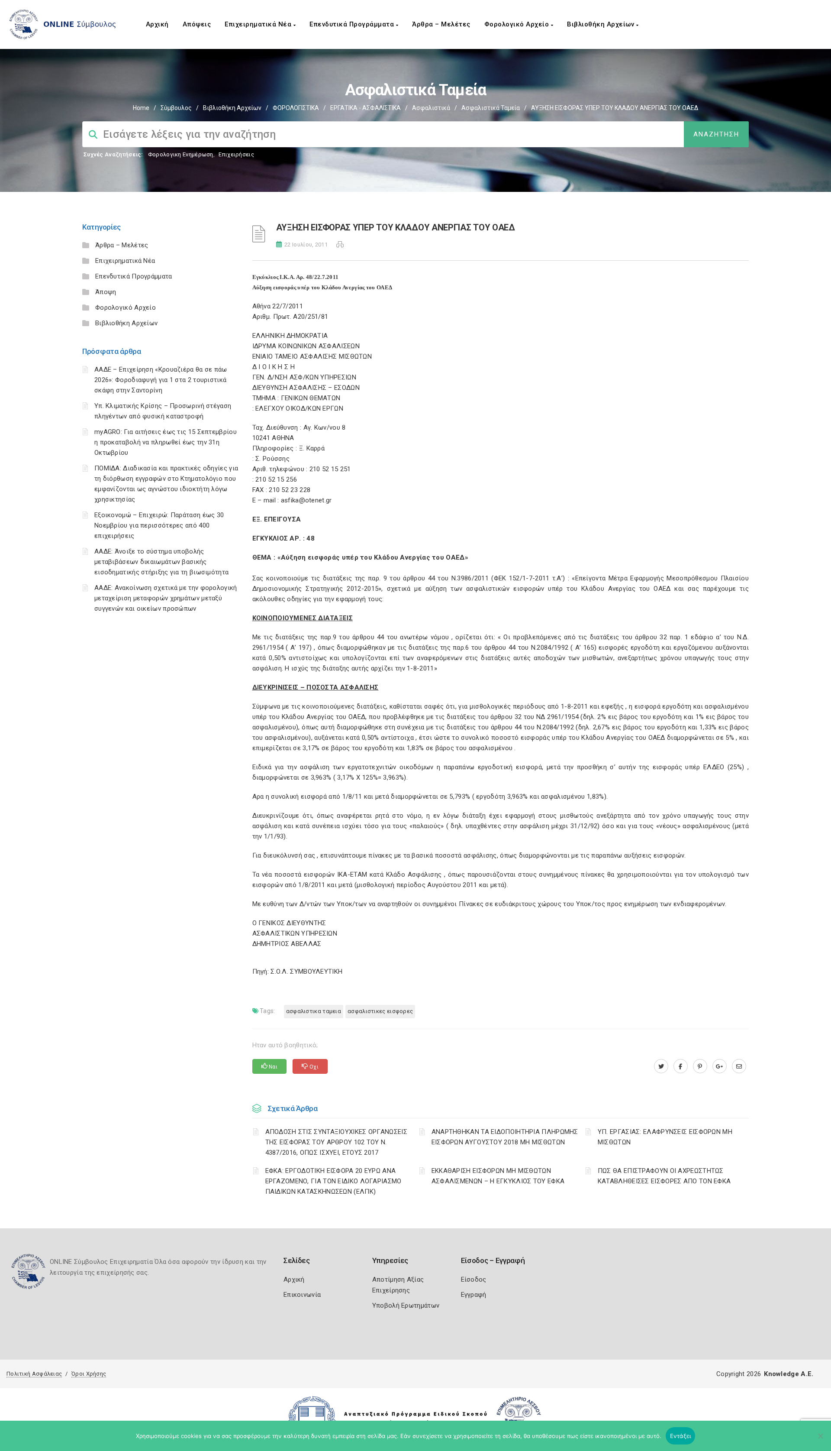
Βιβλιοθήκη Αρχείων (601, 24)
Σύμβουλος (176, 107)
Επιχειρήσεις (236, 154)
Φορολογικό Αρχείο (517, 24)
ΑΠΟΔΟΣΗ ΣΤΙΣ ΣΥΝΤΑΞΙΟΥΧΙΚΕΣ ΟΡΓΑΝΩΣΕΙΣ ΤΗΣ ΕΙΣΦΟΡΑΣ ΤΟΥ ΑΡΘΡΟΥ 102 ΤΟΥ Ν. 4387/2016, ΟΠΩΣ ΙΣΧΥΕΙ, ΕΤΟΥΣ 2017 (336, 1142)
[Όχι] (820, 1440)
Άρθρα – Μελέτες (441, 24)
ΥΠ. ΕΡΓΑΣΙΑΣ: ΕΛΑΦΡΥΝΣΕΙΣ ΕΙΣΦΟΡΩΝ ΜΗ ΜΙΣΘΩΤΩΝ (665, 1137)
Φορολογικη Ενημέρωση (180, 154)
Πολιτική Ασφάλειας (34, 1373)
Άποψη (105, 292)
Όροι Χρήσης (88, 1373)
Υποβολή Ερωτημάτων (405, 1305)
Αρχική (157, 24)
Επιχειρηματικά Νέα (259, 24)
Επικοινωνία (302, 1295)
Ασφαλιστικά (431, 107)
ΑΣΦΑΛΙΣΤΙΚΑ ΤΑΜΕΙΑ (313, 1011)
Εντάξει (680, 1435)
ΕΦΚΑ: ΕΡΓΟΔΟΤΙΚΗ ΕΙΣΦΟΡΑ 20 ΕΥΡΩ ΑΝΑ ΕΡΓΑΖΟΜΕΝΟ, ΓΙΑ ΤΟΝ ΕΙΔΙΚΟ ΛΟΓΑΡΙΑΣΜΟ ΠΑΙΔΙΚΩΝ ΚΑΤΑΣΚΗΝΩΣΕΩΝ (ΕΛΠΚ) (333, 1181)
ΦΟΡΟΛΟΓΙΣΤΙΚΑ (296, 107)
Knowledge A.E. (788, 1374)
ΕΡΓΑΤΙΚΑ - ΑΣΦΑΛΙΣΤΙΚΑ (365, 107)
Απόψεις (197, 24)
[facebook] (680, 1066)
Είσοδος (473, 1279)
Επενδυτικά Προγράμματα (352, 24)
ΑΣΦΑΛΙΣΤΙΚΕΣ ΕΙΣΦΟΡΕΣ (380, 1011)
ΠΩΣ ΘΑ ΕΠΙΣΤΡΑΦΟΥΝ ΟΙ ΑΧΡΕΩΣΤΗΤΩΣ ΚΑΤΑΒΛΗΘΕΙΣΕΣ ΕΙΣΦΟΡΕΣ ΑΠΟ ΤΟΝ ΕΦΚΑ (664, 1176)
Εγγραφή (473, 1295)
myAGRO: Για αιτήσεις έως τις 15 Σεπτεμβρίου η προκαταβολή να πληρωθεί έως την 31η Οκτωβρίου (165, 442)
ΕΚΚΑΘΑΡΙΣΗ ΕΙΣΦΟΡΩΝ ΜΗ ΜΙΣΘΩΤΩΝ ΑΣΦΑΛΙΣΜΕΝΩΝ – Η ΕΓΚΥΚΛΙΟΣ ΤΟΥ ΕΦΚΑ (498, 1176)
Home (141, 107)
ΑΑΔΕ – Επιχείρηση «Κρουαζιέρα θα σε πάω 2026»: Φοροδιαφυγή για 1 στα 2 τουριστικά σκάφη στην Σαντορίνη (160, 380)
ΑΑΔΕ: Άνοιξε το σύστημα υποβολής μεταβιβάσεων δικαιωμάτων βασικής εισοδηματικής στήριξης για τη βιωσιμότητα (161, 561)
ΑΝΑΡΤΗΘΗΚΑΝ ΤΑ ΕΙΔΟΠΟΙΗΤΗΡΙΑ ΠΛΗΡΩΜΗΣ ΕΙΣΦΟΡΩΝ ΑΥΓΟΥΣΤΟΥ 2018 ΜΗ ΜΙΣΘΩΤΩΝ (505, 1137)
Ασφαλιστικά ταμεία (490, 107)
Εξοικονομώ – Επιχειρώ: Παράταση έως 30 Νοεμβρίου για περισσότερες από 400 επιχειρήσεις (159, 525)
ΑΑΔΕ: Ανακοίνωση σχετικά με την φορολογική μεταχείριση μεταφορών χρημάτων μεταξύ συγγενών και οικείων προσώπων (165, 598)
